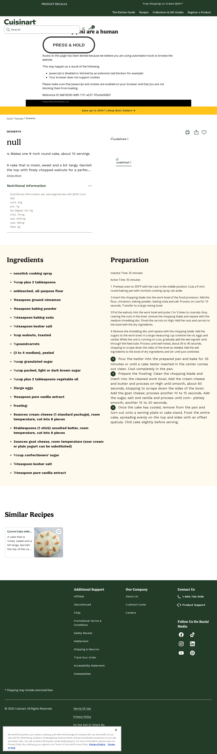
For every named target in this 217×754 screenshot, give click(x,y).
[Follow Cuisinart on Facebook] (181, 634)
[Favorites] (59, 531)
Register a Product (199, 12)
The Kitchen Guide (123, 12)
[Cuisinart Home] (20, 21)
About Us (132, 596)
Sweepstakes (82, 673)
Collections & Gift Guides (168, 12)
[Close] (116, 730)
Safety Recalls (83, 633)
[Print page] (187, 132)
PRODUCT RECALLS (54, 4)
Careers (131, 612)
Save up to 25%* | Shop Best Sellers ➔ (108, 110)
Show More (14, 175)
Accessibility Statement (89, 665)
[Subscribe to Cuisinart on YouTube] (181, 652)
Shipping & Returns (86, 649)
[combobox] (42, 29)
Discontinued (82, 604)
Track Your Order (85, 657)
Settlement (81, 641)
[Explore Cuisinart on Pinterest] (192, 652)
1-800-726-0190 (193, 596)
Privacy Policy (82, 716)
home (10, 118)
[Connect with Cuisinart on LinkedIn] (192, 643)
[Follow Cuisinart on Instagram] (181, 643)
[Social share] (196, 132)
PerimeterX (59, 101)
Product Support (193, 604)
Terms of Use (82, 708)
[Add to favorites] (204, 132)
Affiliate (79, 596)
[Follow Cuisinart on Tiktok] (192, 634)
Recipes (144, 12)
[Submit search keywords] (8, 29)
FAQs (77, 612)
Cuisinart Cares (136, 604)
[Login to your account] (83, 29)
